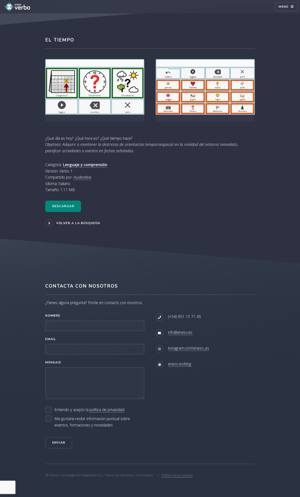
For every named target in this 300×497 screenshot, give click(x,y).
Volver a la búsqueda (78, 223)
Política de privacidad (177, 475)
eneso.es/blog (179, 363)
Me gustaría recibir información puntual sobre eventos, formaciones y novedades (92, 422)
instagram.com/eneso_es (188, 348)
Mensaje (53, 362)
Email (50, 339)
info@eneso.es (180, 332)
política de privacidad (107, 409)
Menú (283, 7)
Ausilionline (82, 177)
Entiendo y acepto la (89, 409)
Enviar (58, 443)
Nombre (52, 316)
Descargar (63, 206)
